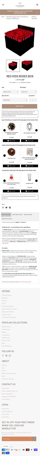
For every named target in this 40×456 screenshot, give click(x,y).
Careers (4, 371)
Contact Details (6, 399)
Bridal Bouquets (6, 338)
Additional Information (7, 218)
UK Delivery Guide (28, 214)
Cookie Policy (5, 417)
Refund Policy (5, 409)
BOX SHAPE (23, 87)
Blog (3, 368)
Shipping (18, 82)
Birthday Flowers (6, 327)
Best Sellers (5, 298)
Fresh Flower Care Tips (8, 379)
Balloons (4, 332)
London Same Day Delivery (9, 317)
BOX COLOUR (5, 96)
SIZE (3, 87)
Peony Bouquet (5, 335)
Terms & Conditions (7, 411)
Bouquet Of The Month (8, 312)
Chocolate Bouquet (7, 346)
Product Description (6, 214)
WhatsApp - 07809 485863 (9, 396)
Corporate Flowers (6, 295)
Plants (3, 343)
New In (4, 303)
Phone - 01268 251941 (7, 394)
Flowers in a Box (6, 340)
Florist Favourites (6, 314)
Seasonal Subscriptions (7, 306)
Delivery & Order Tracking (9, 373)
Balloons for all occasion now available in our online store (20, 120)
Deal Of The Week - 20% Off (9, 309)
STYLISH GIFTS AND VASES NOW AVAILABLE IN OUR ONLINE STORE (19, 170)
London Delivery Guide (17, 214)
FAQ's (3, 376)
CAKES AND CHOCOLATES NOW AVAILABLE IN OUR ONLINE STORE (18, 145)
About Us (4, 365)
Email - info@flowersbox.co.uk (10, 391)
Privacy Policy (5, 414)
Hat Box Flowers (6, 329)
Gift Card (4, 301)
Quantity (32, 96)
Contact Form (5, 388)
